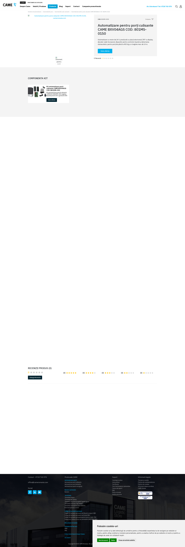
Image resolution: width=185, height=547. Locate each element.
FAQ (113, 490)
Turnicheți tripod (69, 497)
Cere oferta (105, 51)
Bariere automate (70, 490)
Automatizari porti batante (73, 484)
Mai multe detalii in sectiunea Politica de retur (139, 415)
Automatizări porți (48, 11)
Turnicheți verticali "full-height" (74, 503)
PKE (66, 530)
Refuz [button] (113, 540)
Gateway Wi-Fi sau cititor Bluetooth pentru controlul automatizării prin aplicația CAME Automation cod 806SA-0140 (56, 265)
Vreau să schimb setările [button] (127, 540)
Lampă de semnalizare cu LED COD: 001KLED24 (56, 213)
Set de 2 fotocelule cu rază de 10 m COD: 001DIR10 (144, 213)
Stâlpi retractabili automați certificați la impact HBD (80, 513)
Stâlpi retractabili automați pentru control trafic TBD (80, 517)
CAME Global (142, 488)
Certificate (115, 484)
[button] (180, 6)
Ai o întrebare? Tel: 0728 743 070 (159, 6)
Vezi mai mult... (41, 343)
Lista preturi (116, 482)
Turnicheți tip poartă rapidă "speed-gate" (77, 501)
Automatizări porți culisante (62, 11)
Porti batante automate (72, 508)
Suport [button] (68, 6)
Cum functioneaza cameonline (121, 486)
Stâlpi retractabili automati (73, 511)
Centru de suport (117, 488)
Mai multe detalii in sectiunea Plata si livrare (94, 417)
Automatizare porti (71, 480)
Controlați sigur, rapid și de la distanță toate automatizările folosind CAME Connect (92, 337)
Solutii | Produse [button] (39, 6)
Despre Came (25, 6)
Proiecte (52, 6)
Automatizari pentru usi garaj (73, 486)
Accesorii (68, 538)
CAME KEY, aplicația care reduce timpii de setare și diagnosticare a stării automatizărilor (138, 337)
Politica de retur (117, 494)
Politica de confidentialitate (146, 482)
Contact (76, 6)
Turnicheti (68, 495)
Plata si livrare (116, 492)
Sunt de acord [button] (103, 540)
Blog (61, 6)
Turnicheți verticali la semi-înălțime (75, 505)
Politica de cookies (143, 484)
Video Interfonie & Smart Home (75, 534)
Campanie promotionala (91, 6)
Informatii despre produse (146, 486)
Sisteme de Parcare (71, 526)
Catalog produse (117, 480)
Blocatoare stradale (71, 523)
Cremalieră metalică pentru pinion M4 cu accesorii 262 (100, 235)
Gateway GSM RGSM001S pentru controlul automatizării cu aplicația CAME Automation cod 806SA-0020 (144, 237)
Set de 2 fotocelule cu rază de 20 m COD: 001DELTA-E (56, 235)
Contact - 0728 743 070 (37, 477)
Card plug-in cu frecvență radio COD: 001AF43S (99, 213)
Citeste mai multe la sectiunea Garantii (49, 415)
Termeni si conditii (143, 480)
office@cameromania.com (38, 482)
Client (23, 2)
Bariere (67, 492)
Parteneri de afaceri (35, 2)
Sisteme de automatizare (34, 11)
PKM (66, 528)
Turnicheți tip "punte (71, 499)
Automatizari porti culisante (73, 482)
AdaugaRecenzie (35, 377)
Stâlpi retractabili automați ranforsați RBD (77, 515)
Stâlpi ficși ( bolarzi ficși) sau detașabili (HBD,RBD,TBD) (81, 519)
